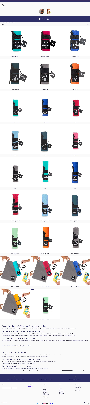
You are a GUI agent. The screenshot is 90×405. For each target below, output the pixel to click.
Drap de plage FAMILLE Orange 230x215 (44, 253)
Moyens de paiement (61, 391)
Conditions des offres (45, 397)
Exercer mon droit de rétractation (61, 393)
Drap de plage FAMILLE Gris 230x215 (75, 253)
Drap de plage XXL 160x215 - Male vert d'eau (45, 319)
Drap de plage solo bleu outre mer (75, 56)
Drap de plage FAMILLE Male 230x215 (15, 253)
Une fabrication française (45, 387)
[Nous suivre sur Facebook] (84, 402)
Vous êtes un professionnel (44, 389)
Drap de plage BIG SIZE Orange (14, 319)
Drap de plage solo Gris (45, 89)
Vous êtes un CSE (45, 392)
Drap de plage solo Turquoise (14, 56)
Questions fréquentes (61, 390)
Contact (60, 392)
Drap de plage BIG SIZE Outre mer (75, 286)
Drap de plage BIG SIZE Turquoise (15, 286)
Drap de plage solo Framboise (45, 56)
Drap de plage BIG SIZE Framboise (45, 286)
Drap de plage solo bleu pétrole (15, 89)
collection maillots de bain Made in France (67, 370)
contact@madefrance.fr (78, 387)
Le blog (44, 393)
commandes (31, 384)
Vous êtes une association (45, 391)
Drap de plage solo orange (75, 89)
